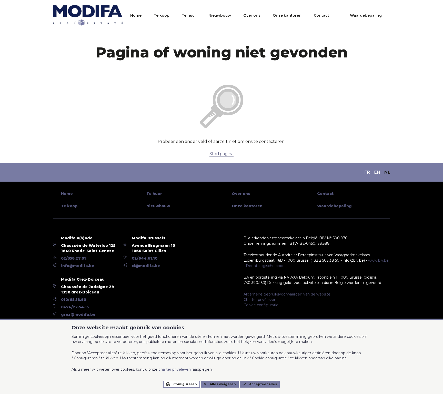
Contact (321, 15)
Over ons (251, 15)
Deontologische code (265, 265)
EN (377, 172)
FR (367, 172)
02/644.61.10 (144, 258)
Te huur (189, 15)
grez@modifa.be (78, 314)
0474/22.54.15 (75, 307)
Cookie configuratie (261, 305)
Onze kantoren (287, 15)
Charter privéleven (260, 299)
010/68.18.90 (73, 299)
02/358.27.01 (73, 258)
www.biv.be (378, 260)
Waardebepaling (366, 15)
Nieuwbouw (219, 15)
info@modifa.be (77, 265)
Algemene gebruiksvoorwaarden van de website (287, 294)
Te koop (161, 15)
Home (136, 15)
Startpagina (221, 153)
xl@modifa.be (146, 265)
